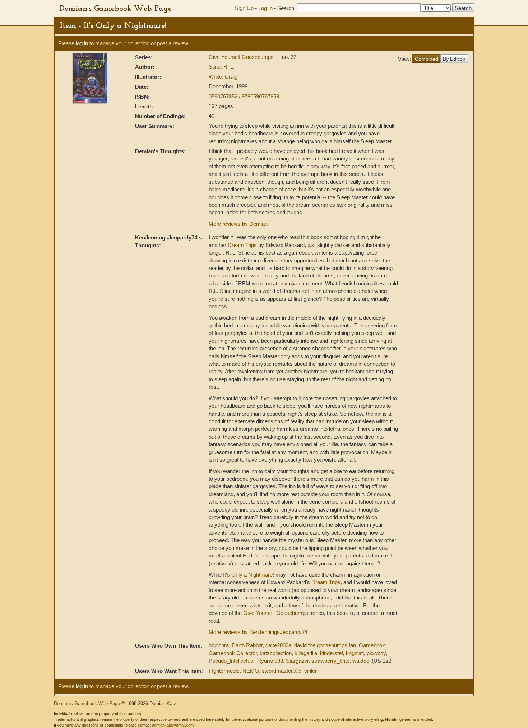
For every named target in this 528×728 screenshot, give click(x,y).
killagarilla (306, 653)
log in (82, 43)
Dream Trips (242, 245)
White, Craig (223, 77)
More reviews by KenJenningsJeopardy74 (258, 632)
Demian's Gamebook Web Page (115, 8)
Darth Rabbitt (247, 645)
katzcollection (276, 653)
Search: (286, 8)
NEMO (250, 671)
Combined (426, 59)
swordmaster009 (281, 671)
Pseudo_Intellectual (231, 661)
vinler (310, 671)
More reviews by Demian (238, 224)
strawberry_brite (330, 661)
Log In (265, 8)
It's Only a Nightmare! (248, 574)
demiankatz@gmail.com (173, 725)
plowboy (376, 653)
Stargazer (297, 661)
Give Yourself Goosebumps (242, 57)
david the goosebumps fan (325, 645)
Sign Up (244, 8)
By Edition (454, 59)
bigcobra (219, 645)
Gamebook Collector (233, 653)
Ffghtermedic (224, 671)
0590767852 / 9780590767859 (244, 96)
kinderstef (331, 653)
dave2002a (278, 645)
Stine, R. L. (222, 67)
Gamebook (372, 645)
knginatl (355, 653)
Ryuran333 (270, 661)
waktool (361, 661)
